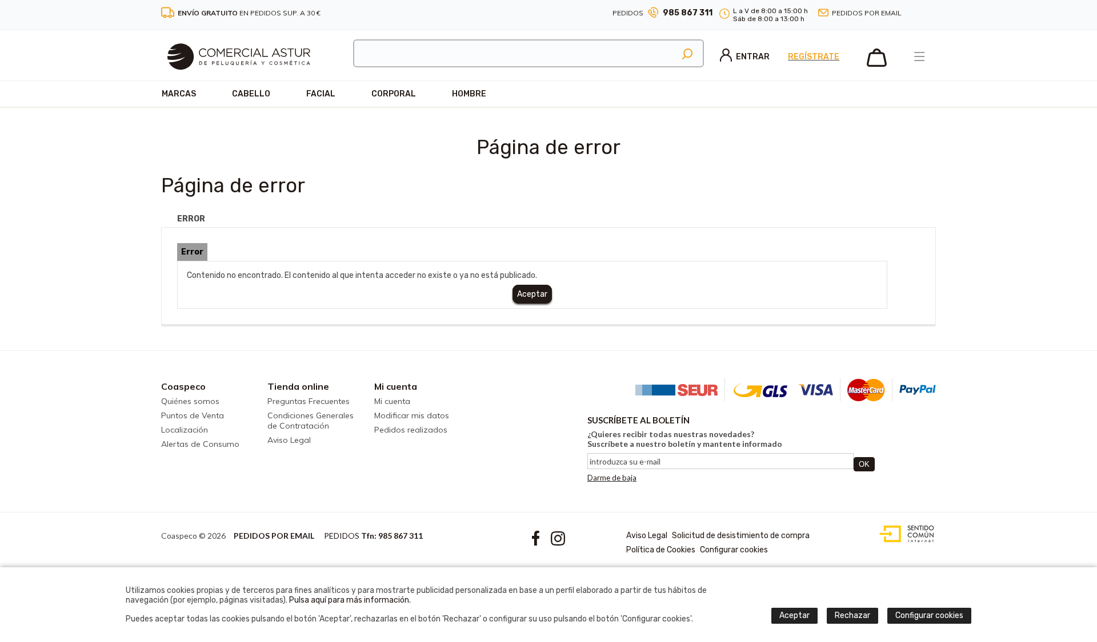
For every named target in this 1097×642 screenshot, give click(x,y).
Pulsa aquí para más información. (350, 600)
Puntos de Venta (192, 415)
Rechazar (852, 615)
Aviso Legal (289, 440)
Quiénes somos (190, 401)
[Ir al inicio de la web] (239, 77)
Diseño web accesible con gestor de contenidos (904, 534)
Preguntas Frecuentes (308, 401)
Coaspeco (183, 386)
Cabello (251, 94)
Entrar (753, 57)
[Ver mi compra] (877, 64)
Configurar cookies (734, 550)
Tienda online (298, 386)
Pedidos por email (867, 13)
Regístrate (813, 57)
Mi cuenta (395, 386)
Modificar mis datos (411, 415)
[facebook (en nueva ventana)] (917, 13)
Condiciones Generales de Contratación (310, 420)
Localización (184, 430)
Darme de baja (611, 477)
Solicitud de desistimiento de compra (741, 535)
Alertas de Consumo (200, 444)
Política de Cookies (660, 550)
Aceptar (532, 294)
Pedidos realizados (410, 430)
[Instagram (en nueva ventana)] (931, 13)
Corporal (393, 94)
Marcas (179, 94)
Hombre (469, 94)
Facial (320, 94)
